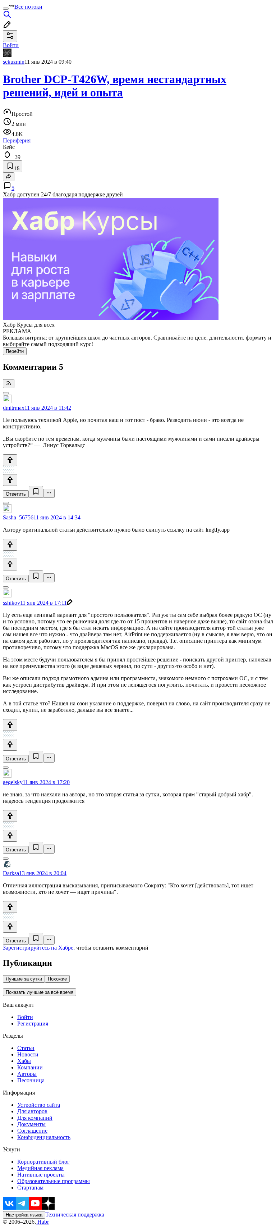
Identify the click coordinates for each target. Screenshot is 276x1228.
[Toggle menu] (6, 9)
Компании (30, 1067)
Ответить (16, 494)
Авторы (27, 1074)
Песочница (31, 1080)
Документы (31, 1124)
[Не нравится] (10, 480)
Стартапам (30, 1187)
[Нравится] (10, 460)
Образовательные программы (53, 1181)
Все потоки (28, 7)
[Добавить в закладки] (36, 492)
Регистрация (32, 1023)
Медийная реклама (40, 1168)
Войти (25, 1017)
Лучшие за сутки (24, 979)
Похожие (57, 979)
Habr (42, 1222)
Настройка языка (24, 1215)
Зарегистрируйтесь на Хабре (38, 948)
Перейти (15, 351)
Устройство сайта (38, 1105)
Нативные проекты (41, 1175)
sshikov (11, 603)
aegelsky (13, 782)
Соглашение (32, 1131)
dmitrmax (13, 408)
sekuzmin (13, 62)
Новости (27, 1054)
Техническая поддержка (74, 1214)
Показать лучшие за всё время (39, 992)
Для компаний (34, 1118)
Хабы (24, 1061)
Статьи (25, 1048)
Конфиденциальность (43, 1137)
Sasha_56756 (18, 517)
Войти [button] (11, 45)
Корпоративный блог (43, 1162)
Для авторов (32, 1111)
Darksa (11, 873)
